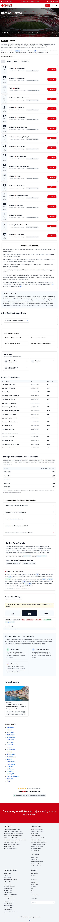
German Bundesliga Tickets (38, 844)
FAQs (32, 890)
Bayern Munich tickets (9, 896)
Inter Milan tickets (8, 903)
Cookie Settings (35, 895)
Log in (47, 5)
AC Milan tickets (8, 888)
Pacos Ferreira (11, 761)
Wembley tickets (35, 859)
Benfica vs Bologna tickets (38, 337)
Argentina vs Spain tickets (10, 848)
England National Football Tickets (12, 829)
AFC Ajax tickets (8, 890)
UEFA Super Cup (35, 850)
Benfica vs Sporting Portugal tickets (41, 343)
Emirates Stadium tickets (37, 861)
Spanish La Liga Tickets (37, 846)
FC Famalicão (11, 749)
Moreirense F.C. (11, 757)
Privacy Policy (34, 884)
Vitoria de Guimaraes (13, 776)
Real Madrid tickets (8, 905)
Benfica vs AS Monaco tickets (13, 337)
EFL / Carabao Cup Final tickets (38, 842)
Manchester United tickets (10, 879)
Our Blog (33, 875)
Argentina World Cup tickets (11, 911)
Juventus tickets (8, 907)
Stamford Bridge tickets (37, 866)
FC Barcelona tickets (9, 901)
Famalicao (10, 744)
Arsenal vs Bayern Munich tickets (12, 844)
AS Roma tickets (8, 892)
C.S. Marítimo (10, 735)
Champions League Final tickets (39, 837)
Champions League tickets (37, 831)
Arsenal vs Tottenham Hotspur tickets (13, 835)
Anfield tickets (34, 857)
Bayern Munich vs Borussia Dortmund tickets (15, 840)
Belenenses (10, 727)
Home (9, 61)
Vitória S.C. (10, 778)
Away (16, 61)
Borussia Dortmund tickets (10, 899)
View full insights (29, 626)
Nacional (9, 759)
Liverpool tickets (8, 875)
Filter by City (25, 61)
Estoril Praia (10, 739)
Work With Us (34, 873)
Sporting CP (10, 774)
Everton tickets (7, 884)
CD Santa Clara (11, 737)
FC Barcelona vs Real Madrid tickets (13, 831)
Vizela (8, 781)
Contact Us (33, 886)
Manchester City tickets (10, 886)
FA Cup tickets (34, 833)
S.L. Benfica (10, 769)
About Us (33, 882)
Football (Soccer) (5, 16)
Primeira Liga (15, 16)
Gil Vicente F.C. (11, 754)
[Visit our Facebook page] (29, 920)
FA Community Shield (36, 848)
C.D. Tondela (10, 732)
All (3, 61)
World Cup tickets (35, 835)
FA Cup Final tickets (36, 840)
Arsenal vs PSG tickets (9, 846)
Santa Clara (10, 771)
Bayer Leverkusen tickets (10, 894)
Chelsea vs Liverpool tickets (11, 842)
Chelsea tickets (7, 877)
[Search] (52, 5)
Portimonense (11, 764)
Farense (9, 747)
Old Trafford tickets (36, 863)
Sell (32, 888)
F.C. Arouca (10, 742)
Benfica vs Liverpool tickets (12, 343)
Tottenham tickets (8, 881)
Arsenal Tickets (8, 873)
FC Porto (9, 752)
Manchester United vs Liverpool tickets (13, 833)
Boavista (9, 730)
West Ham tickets (8, 909)
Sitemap (33, 892)
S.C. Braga (10, 766)
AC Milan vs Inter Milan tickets (11, 837)
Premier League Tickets (37, 829)
